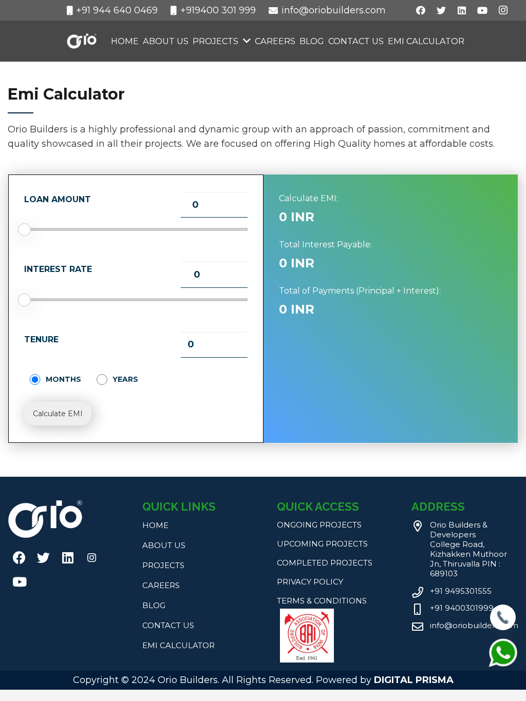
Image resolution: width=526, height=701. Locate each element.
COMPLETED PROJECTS (324, 563)
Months (63, 379)
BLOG (153, 605)
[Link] (82, 41)
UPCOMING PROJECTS (322, 544)
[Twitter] (441, 10)
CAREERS (161, 585)
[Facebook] (420, 10)
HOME (155, 525)
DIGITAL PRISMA (414, 680)
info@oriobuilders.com (474, 625)
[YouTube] (482, 10)
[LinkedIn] (462, 10)
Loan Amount (57, 199)
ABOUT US (163, 545)
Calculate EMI (58, 413)
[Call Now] (503, 627)
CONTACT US (168, 625)
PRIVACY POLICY (310, 582)
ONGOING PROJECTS (319, 525)
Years (125, 379)
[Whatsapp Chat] (502, 665)
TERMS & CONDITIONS (322, 601)
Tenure (41, 339)
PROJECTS (163, 565)
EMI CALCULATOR (178, 645)
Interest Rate (58, 269)
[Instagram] (503, 10)
